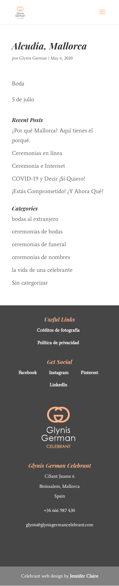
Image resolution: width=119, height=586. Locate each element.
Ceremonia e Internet (38, 165)
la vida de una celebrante (42, 269)
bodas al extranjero (35, 218)
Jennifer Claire (84, 576)
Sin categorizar (30, 282)
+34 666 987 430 (59, 510)
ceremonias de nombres (41, 257)
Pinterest (89, 372)
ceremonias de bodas (37, 231)
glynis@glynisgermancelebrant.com (59, 524)
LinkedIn (58, 384)
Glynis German (33, 58)
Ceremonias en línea (37, 152)
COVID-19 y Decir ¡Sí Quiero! (48, 178)
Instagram (59, 372)
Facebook (28, 372)
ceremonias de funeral (39, 244)
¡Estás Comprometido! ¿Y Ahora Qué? (58, 191)
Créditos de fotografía (58, 330)
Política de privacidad (58, 342)
